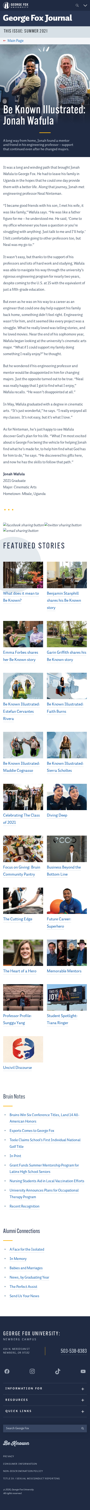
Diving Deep (57, 815)
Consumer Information (20, 1464)
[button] (77, 5)
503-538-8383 (74, 1351)
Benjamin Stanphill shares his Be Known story (64, 600)
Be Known (16, 1443)
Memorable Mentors (64, 971)
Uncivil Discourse (17, 1068)
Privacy (8, 1456)
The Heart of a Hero (19, 971)
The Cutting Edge (17, 919)
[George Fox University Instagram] (32, 1371)
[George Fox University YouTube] (83, 1371)
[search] (82, 1428)
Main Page (16, 41)
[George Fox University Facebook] (7, 1371)
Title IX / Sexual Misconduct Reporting (31, 1479)
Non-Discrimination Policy (23, 1471)
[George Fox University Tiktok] (58, 1371)
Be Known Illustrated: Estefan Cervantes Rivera (21, 711)
